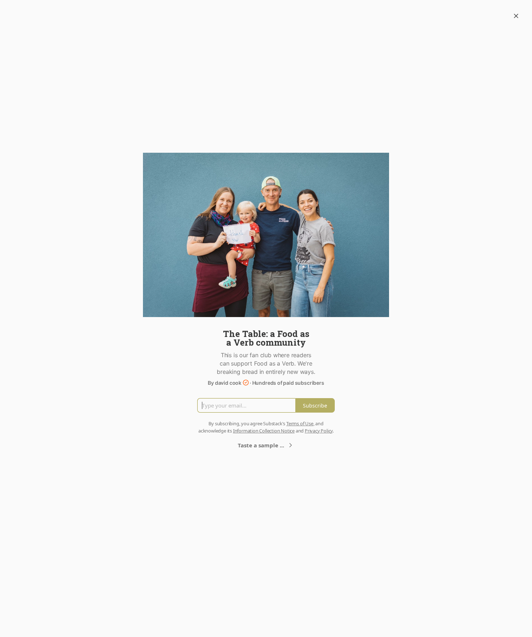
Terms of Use (299, 423)
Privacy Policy (319, 430)
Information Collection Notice (264, 430)
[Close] (516, 16)
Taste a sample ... (261, 445)
